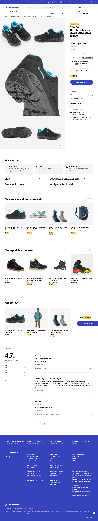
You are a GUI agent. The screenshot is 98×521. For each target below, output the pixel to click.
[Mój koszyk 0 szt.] (91, 7)
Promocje (70, 11)
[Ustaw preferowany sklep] (80, 7)
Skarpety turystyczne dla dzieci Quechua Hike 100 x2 (59, 228)
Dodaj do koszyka (81, 82)
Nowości (77, 11)
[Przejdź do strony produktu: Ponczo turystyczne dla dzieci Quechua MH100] (37, 318)
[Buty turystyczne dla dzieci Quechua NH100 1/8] (49, 34)
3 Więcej (60, 145)
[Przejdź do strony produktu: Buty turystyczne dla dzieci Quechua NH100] (15, 318)
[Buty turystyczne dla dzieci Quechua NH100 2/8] (16, 34)
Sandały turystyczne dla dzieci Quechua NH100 (36, 228)
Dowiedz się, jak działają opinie (13, 380)
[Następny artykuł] (91, 198)
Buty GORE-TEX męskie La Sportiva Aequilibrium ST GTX (81, 279)
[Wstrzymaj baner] (89, 2)
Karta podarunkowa (85, 12)
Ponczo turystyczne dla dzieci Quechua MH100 (36, 331)
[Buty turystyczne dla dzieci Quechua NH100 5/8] (49, 132)
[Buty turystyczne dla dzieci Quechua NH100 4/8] (16, 132)
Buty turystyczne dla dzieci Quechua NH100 (13, 228)
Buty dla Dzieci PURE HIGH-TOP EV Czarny (15, 279)
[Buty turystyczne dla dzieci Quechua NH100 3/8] (32, 83)
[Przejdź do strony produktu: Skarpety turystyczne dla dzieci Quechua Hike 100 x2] (60, 318)
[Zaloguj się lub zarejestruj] (87, 7)
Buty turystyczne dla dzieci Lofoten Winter (57, 279)
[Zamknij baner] (92, 2)
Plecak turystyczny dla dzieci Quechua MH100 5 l (80, 228)
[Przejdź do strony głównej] (12, 7)
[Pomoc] (84, 7)
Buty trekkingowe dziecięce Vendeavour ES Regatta (35, 279)
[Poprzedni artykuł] (87, 198)
